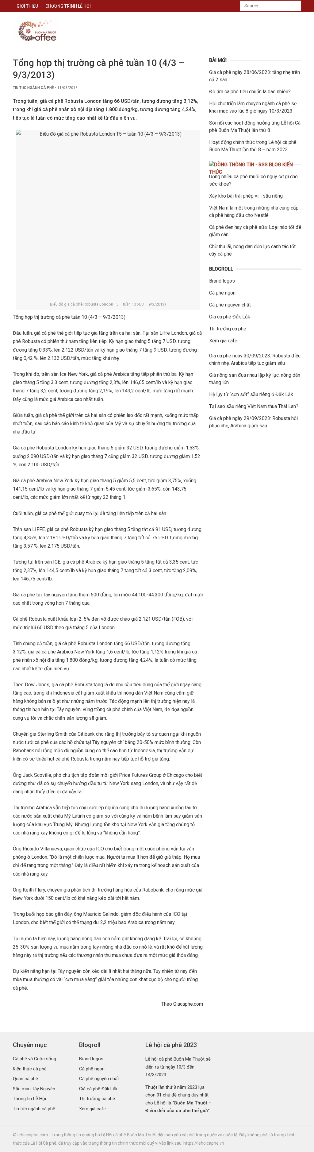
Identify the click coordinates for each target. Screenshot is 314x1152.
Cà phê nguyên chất (230, 305)
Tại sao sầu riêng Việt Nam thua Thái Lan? (253, 406)
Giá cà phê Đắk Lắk (229, 317)
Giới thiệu (27, 6)
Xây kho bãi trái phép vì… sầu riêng (246, 196)
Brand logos (222, 281)
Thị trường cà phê (227, 329)
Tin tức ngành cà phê (33, 88)
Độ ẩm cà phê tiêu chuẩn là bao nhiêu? (250, 91)
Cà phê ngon (222, 293)
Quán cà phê (25, 1078)
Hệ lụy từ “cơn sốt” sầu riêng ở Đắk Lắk (251, 394)
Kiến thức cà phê (30, 1069)
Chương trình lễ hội (68, 6)
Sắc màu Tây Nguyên (34, 1089)
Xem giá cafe (223, 341)
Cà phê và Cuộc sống (34, 1058)
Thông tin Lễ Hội (29, 1098)
